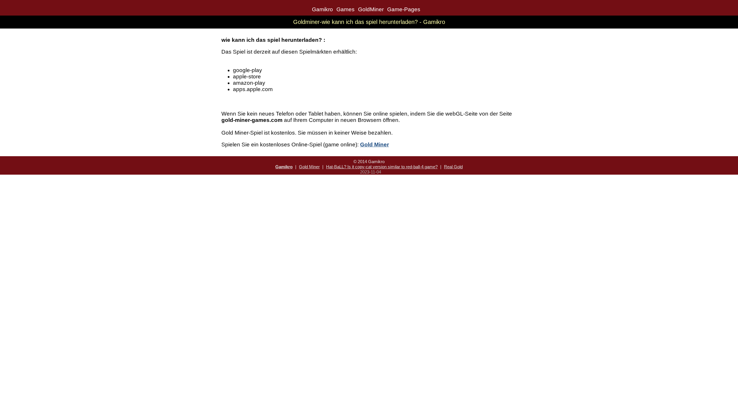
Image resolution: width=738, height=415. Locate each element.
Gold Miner (309, 166)
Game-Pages (403, 9)
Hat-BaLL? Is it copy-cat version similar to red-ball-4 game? (382, 166)
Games (345, 9)
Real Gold (453, 166)
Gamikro (322, 9)
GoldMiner (371, 9)
